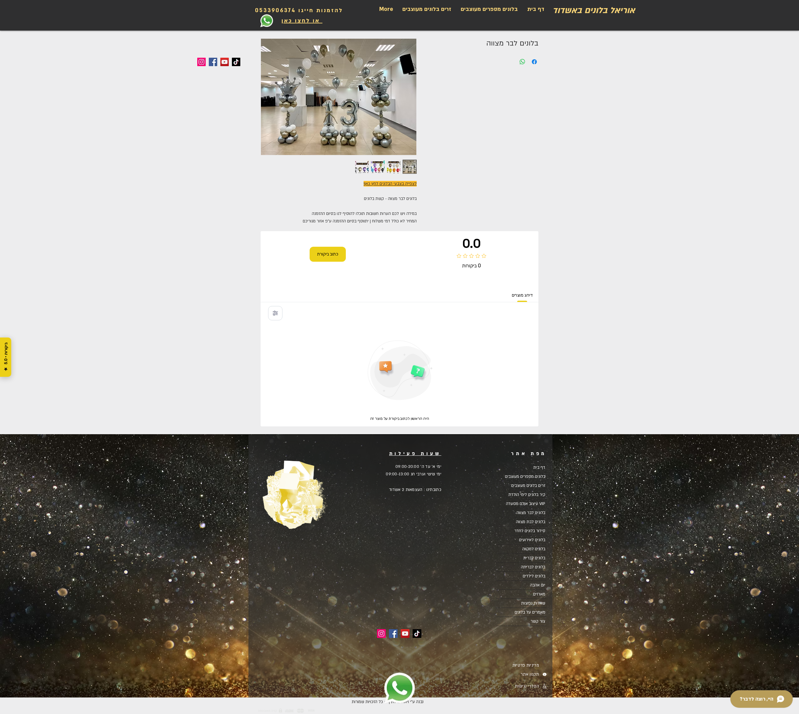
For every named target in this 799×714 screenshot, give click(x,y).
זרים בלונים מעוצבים (528, 485)
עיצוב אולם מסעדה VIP (525, 504)
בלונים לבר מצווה (531, 513)
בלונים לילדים (534, 576)
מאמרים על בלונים (530, 612)
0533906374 (275, 10)
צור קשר (538, 621)
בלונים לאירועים (532, 540)
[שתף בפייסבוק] (534, 62)
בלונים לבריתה (533, 567)
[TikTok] (236, 62)
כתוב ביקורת (327, 254)
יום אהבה (537, 585)
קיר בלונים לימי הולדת (526, 495)
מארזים (539, 594)
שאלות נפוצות (533, 603)
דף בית (539, 467)
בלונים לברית (534, 558)
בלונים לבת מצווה (530, 522)
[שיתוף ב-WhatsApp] (522, 62)
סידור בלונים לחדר (529, 531)
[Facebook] (213, 62)
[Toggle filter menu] (275, 313)
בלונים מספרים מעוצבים (525, 476)
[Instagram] (201, 62)
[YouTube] (224, 62)
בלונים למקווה (533, 549)
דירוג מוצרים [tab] (522, 295)
